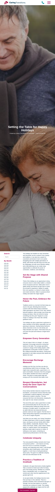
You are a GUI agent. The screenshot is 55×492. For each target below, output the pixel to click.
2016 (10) (6, 281)
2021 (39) (6, 272)
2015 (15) (6, 283)
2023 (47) (6, 268)
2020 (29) (6, 274)
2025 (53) (6, 265)
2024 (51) (6, 267)
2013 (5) (6, 286)
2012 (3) (6, 288)
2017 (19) (6, 279)
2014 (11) (6, 284)
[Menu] (49, 2)
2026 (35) (6, 263)
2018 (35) (6, 277)
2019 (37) (6, 276)
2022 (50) (6, 270)
